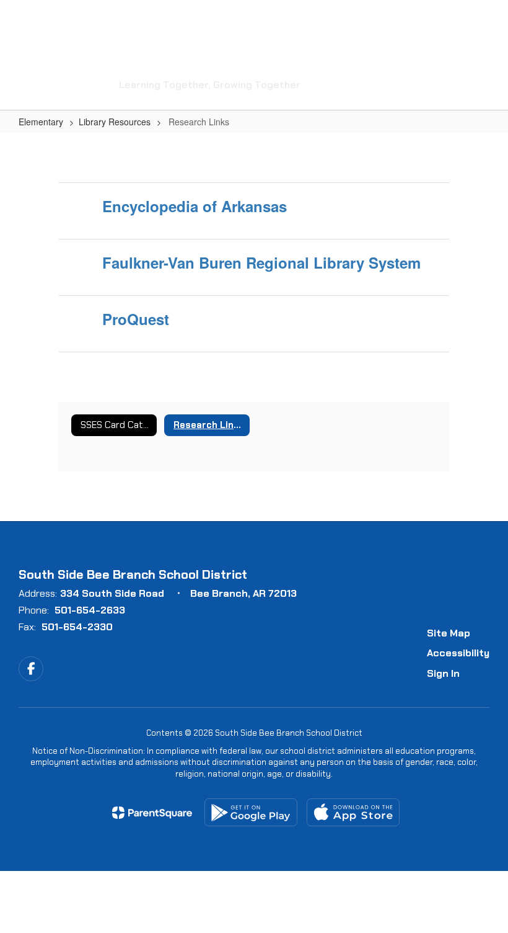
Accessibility (458, 652)
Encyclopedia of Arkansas (194, 206)
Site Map (448, 633)
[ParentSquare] (152, 812)
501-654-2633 (90, 610)
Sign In (443, 673)
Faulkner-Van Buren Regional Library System (261, 262)
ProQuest (135, 318)
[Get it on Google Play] (250, 812)
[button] (413, 18)
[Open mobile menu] (25, 18)
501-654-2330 (77, 626)
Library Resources (115, 121)
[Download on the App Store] (353, 812)
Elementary (41, 121)
